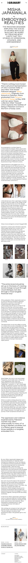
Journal (16, 553)
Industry (16, 559)
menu (1, 2)
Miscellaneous (18, 562)
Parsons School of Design (11, 98)
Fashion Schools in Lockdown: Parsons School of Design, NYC (7, 545)
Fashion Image (18, 558)
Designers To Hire (18, 556)
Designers (17, 555)
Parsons (2, 542)
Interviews (17, 560)
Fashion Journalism (19, 557)
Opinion (16, 561)
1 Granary (3, 553)
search (26, 2)
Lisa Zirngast (15, 47)
